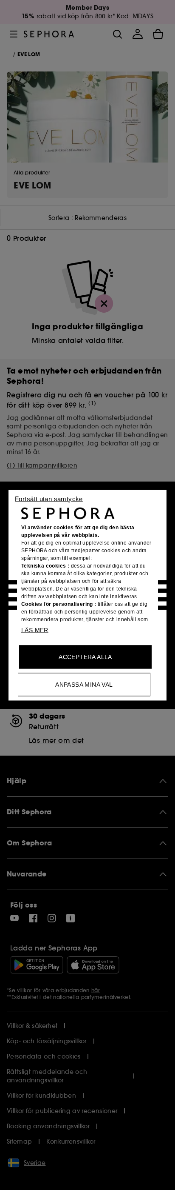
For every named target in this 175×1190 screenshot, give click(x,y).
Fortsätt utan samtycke (49, 498)
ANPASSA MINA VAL (84, 684)
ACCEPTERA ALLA (85, 656)
